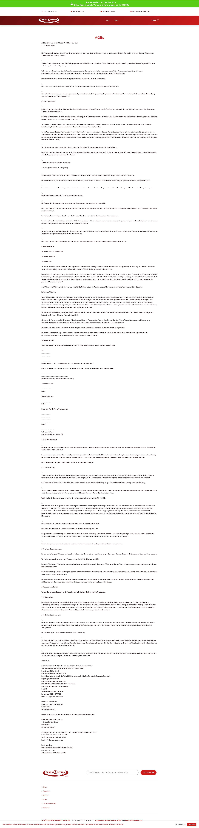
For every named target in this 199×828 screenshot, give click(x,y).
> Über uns (45, 791)
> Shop (44, 787)
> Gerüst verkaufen (48, 803)
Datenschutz (110, 820)
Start (107, 20)
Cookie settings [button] (180, 824)
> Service (45, 795)
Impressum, (100, 820)
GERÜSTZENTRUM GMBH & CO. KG (55, 820)
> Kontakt (45, 808)
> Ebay (44, 799)
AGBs (119, 820)
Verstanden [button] (191, 824)
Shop (116, 20)
